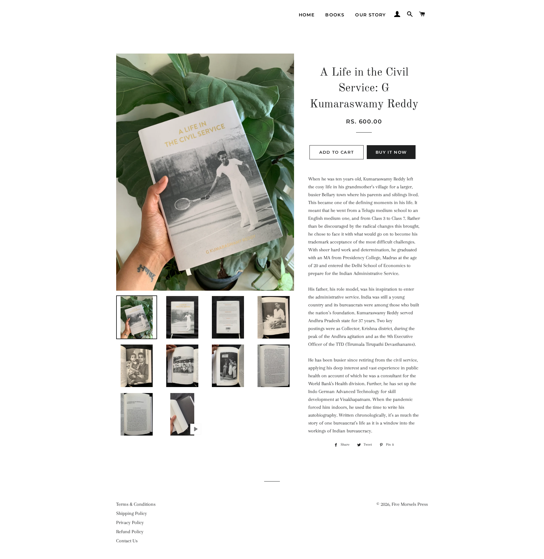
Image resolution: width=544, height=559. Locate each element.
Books (334, 15)
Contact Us (127, 541)
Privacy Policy (130, 522)
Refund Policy (130, 531)
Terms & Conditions (136, 504)
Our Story (370, 15)
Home (307, 15)
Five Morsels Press (410, 504)
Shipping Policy (131, 513)
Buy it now (391, 152)
